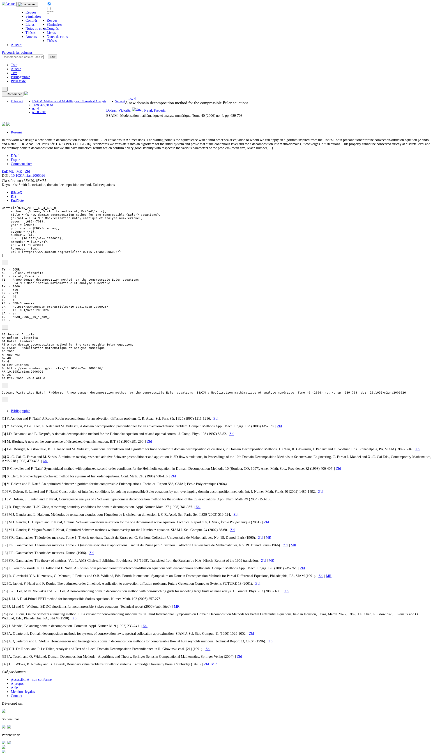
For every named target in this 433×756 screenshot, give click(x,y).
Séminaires (33, 16)
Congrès (31, 20)
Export (16, 160)
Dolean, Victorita (118, 110)
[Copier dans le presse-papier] (5, 262)
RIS (13, 196)
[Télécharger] (10, 262)
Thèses (30, 32)
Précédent (17, 101)
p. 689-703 (39, 112)
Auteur (16, 69)
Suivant (120, 101)
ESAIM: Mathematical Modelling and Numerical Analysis (69, 101)
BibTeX (16, 192)
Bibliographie (20, 77)
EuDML (8, 171)
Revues (30, 12)
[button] (45, 57)
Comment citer (21, 164)
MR (19, 171)
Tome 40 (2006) (42, 105)
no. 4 (35, 108)
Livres (30, 24)
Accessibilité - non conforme (31, 679)
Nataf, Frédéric (155, 110)
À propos (17, 683)
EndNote (17, 200)
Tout (52, 57)
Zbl (27, 171)
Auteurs (31, 37)
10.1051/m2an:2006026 (28, 175)
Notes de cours (36, 28)
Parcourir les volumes (17, 52)
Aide (14, 688)
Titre (14, 73)
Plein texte (18, 81)
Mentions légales (23, 692)
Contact (16, 696)
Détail (15, 156)
